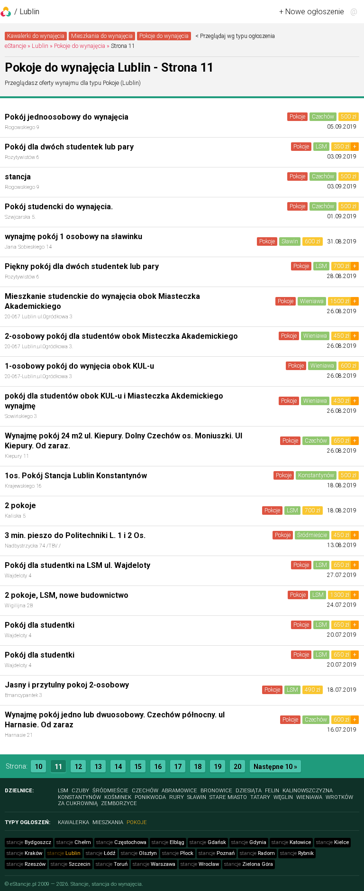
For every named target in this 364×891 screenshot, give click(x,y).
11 (58, 766)
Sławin (290, 241)
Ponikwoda (150, 797)
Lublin (40, 45)
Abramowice (179, 791)
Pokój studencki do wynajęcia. (59, 206)
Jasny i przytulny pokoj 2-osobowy (67, 684)
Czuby (80, 791)
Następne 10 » (275, 766)
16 (158, 766)
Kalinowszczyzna (307, 791)
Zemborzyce (119, 803)
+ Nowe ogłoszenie (311, 11)
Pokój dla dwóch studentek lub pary (69, 146)
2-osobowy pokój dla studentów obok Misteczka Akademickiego (121, 336)
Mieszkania (107, 822)
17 (178, 766)
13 (98, 766)
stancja (18, 176)
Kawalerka (73, 822)
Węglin (283, 797)
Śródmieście (312, 535)
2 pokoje (20, 505)
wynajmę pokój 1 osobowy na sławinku (73, 236)
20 (237, 766)
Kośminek (117, 797)
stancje (29, 842)
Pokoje (297, 116)
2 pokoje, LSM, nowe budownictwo (66, 595)
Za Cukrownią (78, 803)
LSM (321, 146)
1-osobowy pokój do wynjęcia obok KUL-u (79, 366)
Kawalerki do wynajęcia (35, 36)
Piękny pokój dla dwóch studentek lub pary (82, 266)
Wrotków (339, 797)
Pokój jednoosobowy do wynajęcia (66, 116)
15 (138, 766)
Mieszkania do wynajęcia (102, 36)
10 (38, 766)
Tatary (260, 797)
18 (197, 766)
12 (78, 766)
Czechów (323, 116)
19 (217, 766)
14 (118, 766)
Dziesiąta (249, 791)
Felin (272, 791)
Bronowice (216, 791)
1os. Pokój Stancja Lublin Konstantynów (76, 475)
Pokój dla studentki (39, 625)
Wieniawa (312, 301)
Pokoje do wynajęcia (164, 36)
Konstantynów (316, 475)
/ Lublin (26, 11)
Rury (176, 797)
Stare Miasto (228, 797)
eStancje (15, 45)
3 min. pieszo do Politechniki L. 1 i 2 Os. (75, 535)
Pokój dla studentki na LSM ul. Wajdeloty (77, 565)
